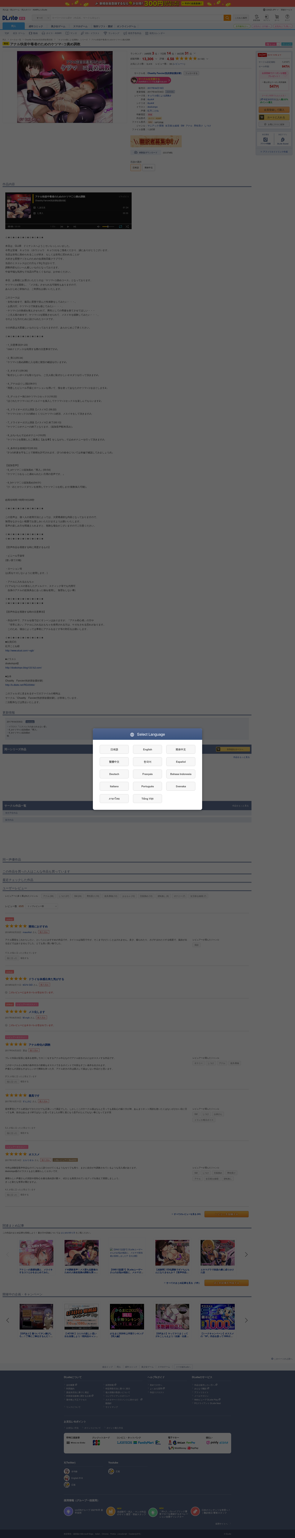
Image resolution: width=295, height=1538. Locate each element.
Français (147, 774)
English (147, 749)
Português (147, 786)
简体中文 (181, 749)
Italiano (114, 786)
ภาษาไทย (114, 798)
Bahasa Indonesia (180, 774)
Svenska (181, 786)
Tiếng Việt (147, 798)
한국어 (147, 761)
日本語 (114, 749)
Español (181, 761)
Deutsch (114, 774)
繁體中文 (114, 761)
